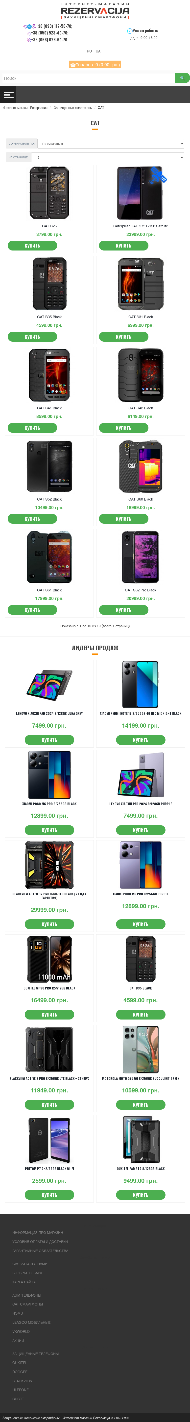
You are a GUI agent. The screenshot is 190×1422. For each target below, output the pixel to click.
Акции (18, 1340)
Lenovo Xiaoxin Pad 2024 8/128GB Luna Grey (49, 713)
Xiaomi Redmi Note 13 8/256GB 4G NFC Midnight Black (140, 713)
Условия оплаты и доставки (40, 1241)
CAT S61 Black (49, 589)
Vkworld (21, 1331)
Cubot (18, 1398)
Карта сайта (24, 1281)
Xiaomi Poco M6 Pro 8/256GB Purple (141, 893)
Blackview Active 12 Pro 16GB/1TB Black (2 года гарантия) (49, 895)
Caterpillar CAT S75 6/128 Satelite (140, 225)
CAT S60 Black (140, 499)
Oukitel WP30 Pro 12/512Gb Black (49, 988)
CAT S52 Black (49, 499)
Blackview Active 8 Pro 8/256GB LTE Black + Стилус (49, 1078)
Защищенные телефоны (35, 1353)
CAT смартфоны (27, 1304)
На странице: (18, 157)
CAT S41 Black (49, 407)
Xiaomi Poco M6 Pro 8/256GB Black (49, 803)
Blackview (22, 1380)
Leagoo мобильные (31, 1322)
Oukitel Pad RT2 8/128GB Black (141, 1168)
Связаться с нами (30, 1263)
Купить (32, 245)
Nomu (17, 1313)
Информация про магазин (37, 1232)
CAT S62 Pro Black (140, 589)
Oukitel (19, 1362)
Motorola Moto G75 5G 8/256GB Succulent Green (140, 1078)
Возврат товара (27, 1272)
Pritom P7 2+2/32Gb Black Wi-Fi (49, 1168)
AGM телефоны (26, 1295)
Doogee (19, 1371)
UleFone (20, 1389)
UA (99, 51)
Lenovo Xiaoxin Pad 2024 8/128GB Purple (140, 803)
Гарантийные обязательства (40, 1250)
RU (91, 51)
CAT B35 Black (49, 316)
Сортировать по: (22, 143)
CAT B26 (49, 225)
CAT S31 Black (140, 316)
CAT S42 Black (140, 407)
